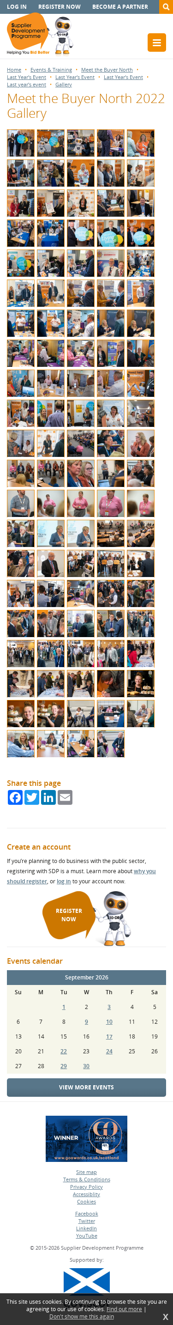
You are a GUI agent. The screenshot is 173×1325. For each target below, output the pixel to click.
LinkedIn (86, 1228)
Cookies (86, 1201)
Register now (59, 7)
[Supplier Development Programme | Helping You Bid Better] (40, 35)
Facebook (86, 1213)
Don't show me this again (81, 1316)
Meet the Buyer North (107, 69)
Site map (86, 1171)
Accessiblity (86, 1194)
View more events (86, 1087)
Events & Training (51, 69)
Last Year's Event (26, 76)
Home (14, 69)
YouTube (86, 1235)
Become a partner (120, 7)
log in (64, 881)
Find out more (124, 1309)
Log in (17, 7)
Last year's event (26, 84)
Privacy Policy (86, 1186)
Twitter (86, 1220)
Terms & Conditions (86, 1179)
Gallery (63, 84)
